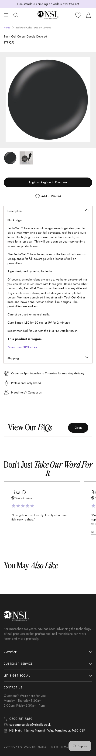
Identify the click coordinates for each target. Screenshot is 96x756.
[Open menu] (6, 15)
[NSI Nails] (48, 15)
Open (78, 427)
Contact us (34, 392)
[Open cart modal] (88, 15)
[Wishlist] (78, 15)
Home (7, 27)
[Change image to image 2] (26, 157)
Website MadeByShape (67, 747)
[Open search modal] (15, 15)
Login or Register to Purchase (48, 182)
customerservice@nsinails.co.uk (30, 724)
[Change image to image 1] (10, 157)
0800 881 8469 (20, 718)
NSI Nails (39, 747)
